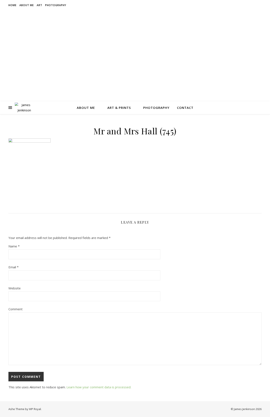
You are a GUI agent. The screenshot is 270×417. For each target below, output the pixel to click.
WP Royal (35, 409)
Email (13, 267)
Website (14, 288)
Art (39, 5)
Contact (185, 107)
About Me (26, 5)
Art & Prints (119, 107)
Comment (15, 309)
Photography (55, 5)
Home (12, 5)
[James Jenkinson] (24, 107)
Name (14, 246)
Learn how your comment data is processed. (98, 387)
